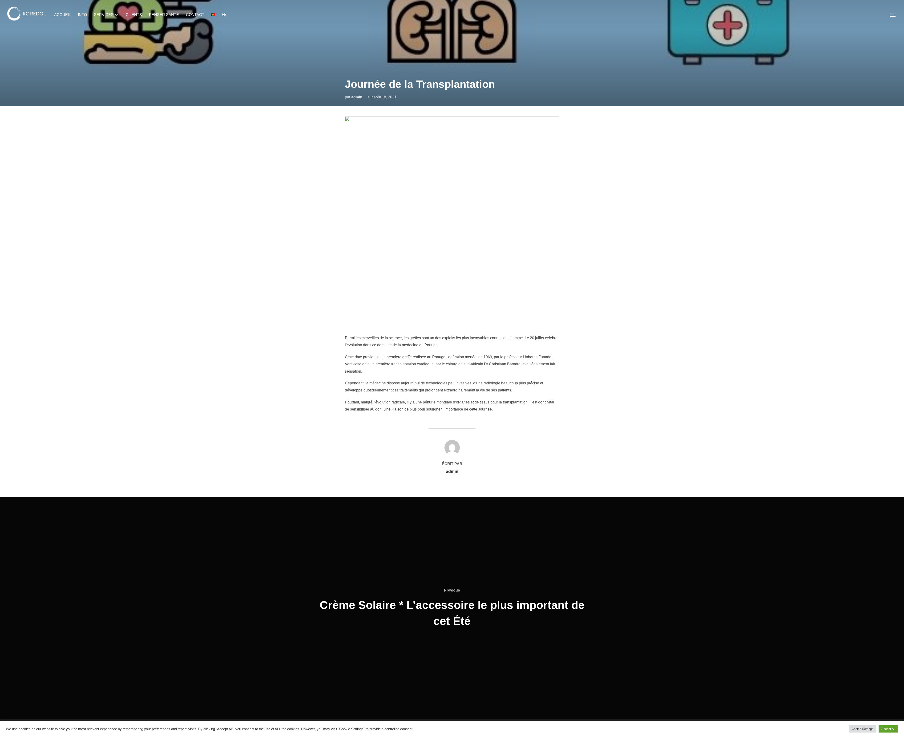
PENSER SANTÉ (164, 15)
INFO (82, 15)
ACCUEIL (62, 15)
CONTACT (195, 15)
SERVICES (103, 15)
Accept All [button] (888, 729)
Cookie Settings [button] (862, 729)
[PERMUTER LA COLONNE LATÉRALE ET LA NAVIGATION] (894, 15)
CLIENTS (134, 15)
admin (356, 97)
